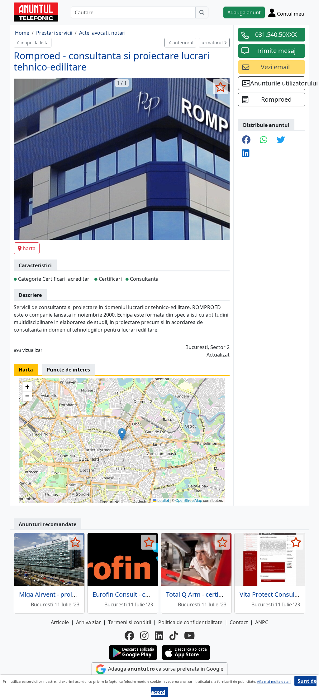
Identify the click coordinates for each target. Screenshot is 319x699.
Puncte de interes (68, 369)
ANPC (261, 622)
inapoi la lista (34, 43)
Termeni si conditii (129, 622)
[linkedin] (159, 636)
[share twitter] (281, 140)
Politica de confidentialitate (190, 622)
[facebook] (129, 636)
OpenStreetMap (188, 500)
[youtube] (189, 636)
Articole (60, 622)
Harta (26, 369)
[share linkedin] (246, 153)
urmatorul (213, 43)
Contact (239, 622)
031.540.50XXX (276, 34)
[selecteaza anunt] (220, 86)
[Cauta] (201, 12)
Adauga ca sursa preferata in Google (165, 668)
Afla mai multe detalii (274, 681)
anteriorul (182, 43)
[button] (122, 434)
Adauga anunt (244, 12)
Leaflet (162, 500)
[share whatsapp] (263, 140)
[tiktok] (173, 636)
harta (29, 248)
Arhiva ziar (88, 622)
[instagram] (144, 636)
